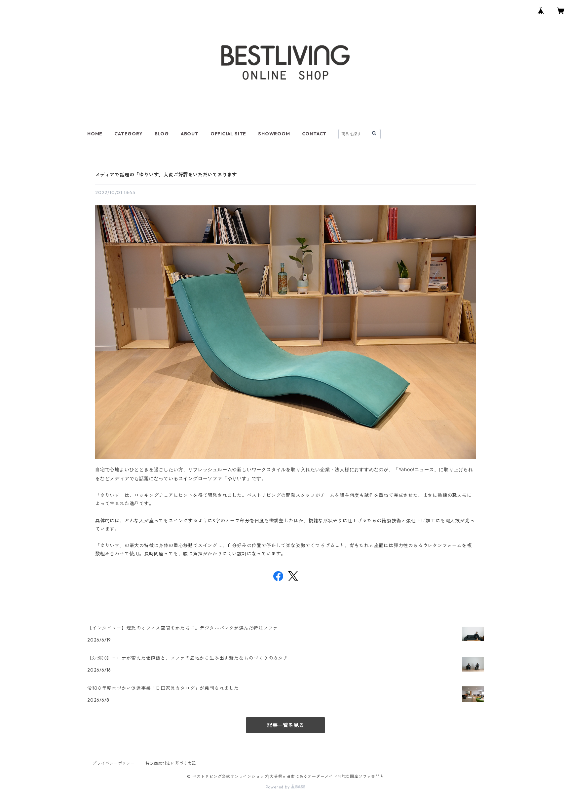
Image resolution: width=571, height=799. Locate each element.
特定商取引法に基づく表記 (170, 763)
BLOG (162, 134)
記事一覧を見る (285, 725)
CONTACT (314, 134)
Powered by (278, 786)
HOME (94, 134)
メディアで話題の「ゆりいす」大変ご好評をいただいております (166, 175)
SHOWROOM (274, 134)
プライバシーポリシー (114, 763)
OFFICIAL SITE (228, 134)
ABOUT (190, 134)
